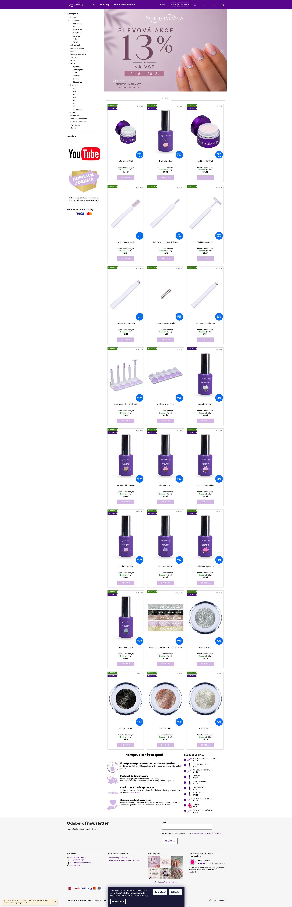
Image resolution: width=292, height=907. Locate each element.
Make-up (76, 36)
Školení (73, 128)
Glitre (72, 63)
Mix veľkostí (77, 109)
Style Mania (75, 125)
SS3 (74, 88)
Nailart (72, 113)
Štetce (73, 57)
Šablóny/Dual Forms (78, 54)
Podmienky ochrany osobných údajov (124, 860)
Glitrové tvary (78, 82)
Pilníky (73, 60)
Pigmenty (76, 67)
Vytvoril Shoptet (218, 900)
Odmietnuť (160, 892)
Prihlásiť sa (170, 841)
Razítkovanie (75, 116)
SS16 (74, 103)
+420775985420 (77, 860)
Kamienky (74, 85)
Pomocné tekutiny (77, 48)
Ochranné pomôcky (78, 119)
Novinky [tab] (165, 98)
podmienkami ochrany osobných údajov (204, 833)
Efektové (76, 76)
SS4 (74, 91)
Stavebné (76, 33)
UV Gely (73, 17)
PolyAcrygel (75, 45)
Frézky (72, 51)
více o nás (135, 792)
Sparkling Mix (78, 69)
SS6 (74, 97)
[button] (113, 50)
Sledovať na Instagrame (167, 882)
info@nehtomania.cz (78, 857)
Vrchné (75, 39)
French (75, 42)
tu (147, 895)
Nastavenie (118, 901)
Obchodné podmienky (118, 858)
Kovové (76, 79)
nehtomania (75, 865)
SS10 (74, 100)
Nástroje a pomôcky (78, 122)
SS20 (75, 106)
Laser (75, 73)
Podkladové (77, 23)
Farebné (76, 20)
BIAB (74, 27)
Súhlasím (175, 892)
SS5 (74, 94)
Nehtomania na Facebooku (81, 863)
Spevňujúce (77, 30)
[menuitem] (93, 4)
